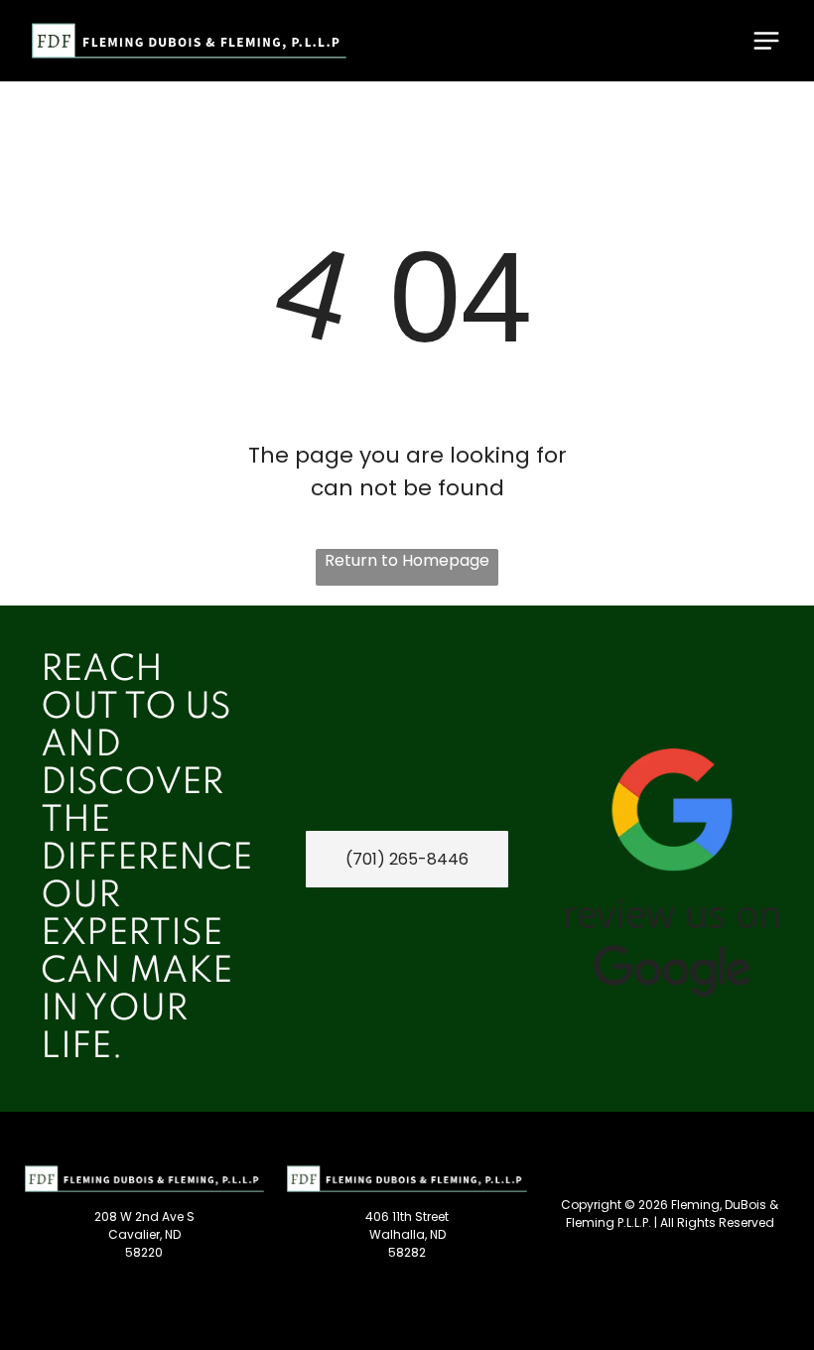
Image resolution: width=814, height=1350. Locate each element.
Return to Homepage (407, 560)
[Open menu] (766, 41)
